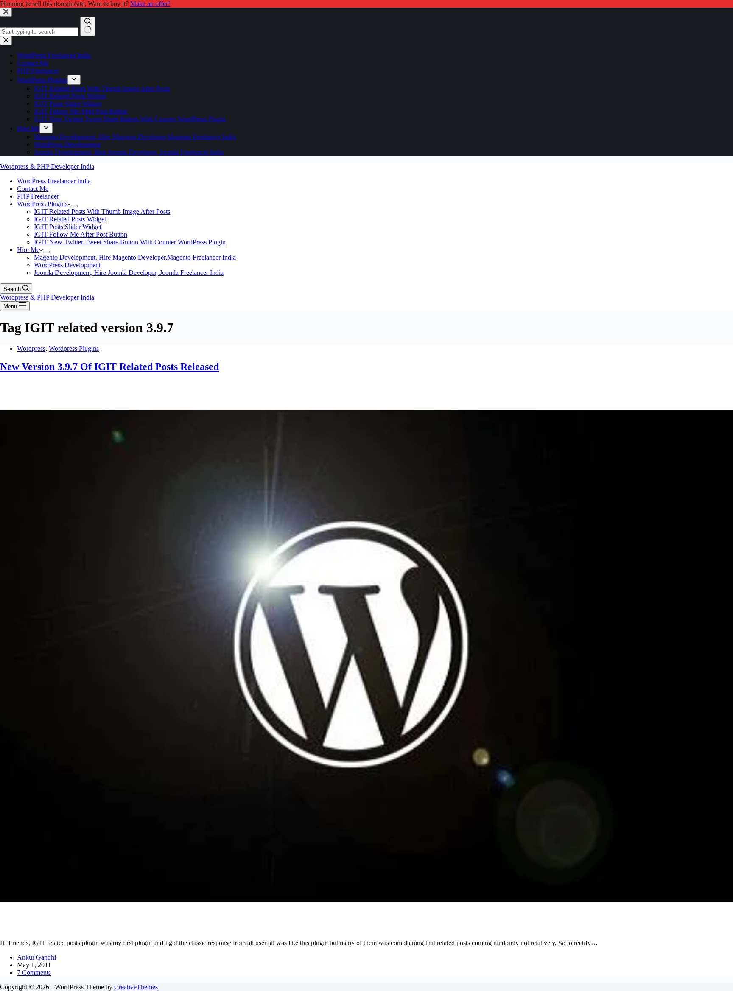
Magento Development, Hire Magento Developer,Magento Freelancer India (135, 257)
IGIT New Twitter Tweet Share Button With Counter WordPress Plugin (130, 242)
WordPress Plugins (42, 203)
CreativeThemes (136, 987)
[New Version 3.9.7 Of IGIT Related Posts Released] (366, 928)
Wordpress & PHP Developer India (47, 166)
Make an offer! (150, 3)
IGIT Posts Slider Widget (67, 226)
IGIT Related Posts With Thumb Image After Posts (102, 211)
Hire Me (28, 249)
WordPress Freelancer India (54, 181)
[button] (69, 203)
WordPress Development (67, 265)
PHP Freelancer (38, 196)
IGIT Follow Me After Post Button (80, 234)
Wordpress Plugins (74, 348)
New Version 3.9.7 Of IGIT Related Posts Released (109, 366)
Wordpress (31, 348)
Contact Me (32, 188)
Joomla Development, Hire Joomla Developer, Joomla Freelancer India (129, 272)
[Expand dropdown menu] (74, 206)
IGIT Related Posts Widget (70, 219)
